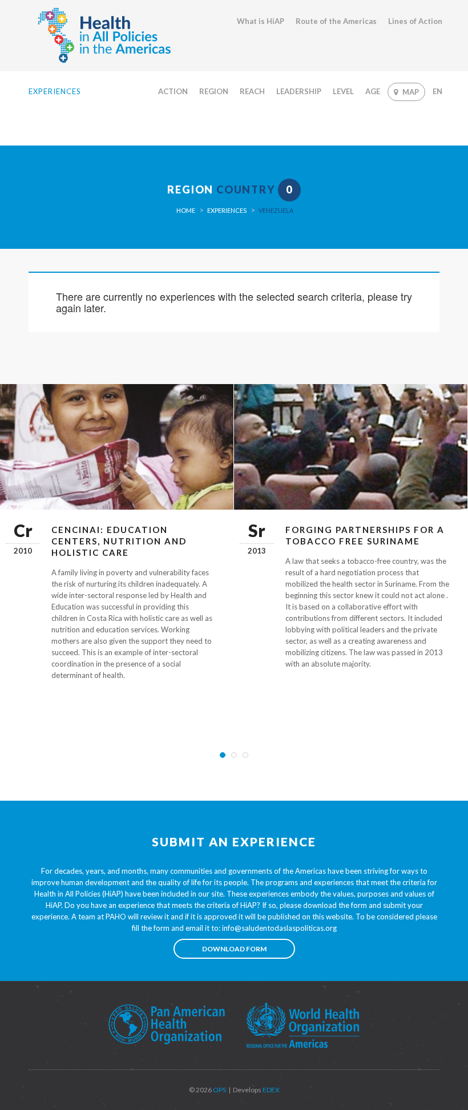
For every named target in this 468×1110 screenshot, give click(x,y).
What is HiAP (260, 21)
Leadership (298, 91)
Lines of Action (415, 21)
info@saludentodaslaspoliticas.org (279, 928)
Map (410, 91)
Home (185, 210)
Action (173, 91)
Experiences (227, 210)
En (437, 91)
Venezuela (276, 210)
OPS (219, 1089)
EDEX (270, 1089)
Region (213, 91)
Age (372, 91)
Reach (252, 91)
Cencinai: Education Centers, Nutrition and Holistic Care (119, 541)
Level (343, 91)
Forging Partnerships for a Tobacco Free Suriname (365, 535)
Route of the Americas (336, 21)
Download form (234, 948)
